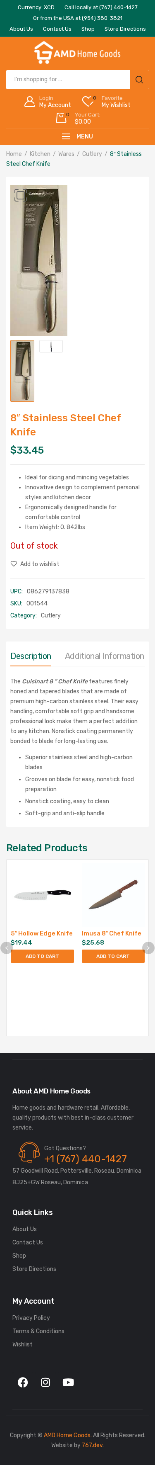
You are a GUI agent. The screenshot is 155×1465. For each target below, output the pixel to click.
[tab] (30, 658)
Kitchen (40, 154)
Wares (66, 154)
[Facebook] (22, 1382)
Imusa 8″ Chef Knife (111, 933)
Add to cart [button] (42, 956)
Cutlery (92, 154)
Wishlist (22, 1344)
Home (14, 154)
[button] (20, 195)
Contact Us (27, 1242)
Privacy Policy (31, 1318)
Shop (19, 1255)
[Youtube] (68, 1382)
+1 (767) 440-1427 (85, 1159)
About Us (24, 1229)
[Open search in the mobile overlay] (77, 79)
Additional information (104, 656)
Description (30, 656)
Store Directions (34, 1269)
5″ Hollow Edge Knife (42, 933)
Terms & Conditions (38, 1331)
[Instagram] (45, 1382)
